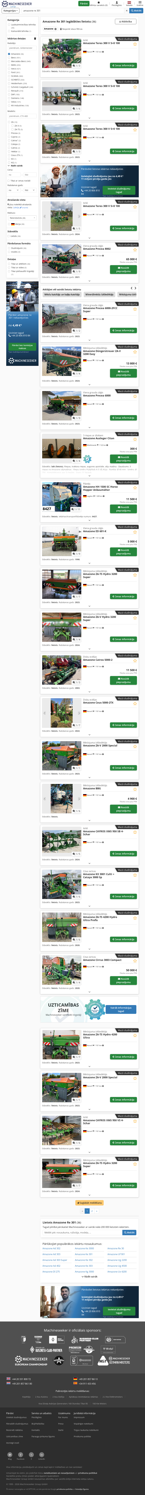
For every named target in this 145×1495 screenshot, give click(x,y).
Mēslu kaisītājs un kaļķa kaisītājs (62, 294)
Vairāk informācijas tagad (121, 1009)
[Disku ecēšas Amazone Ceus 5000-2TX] (61, 713)
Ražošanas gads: (15, 185)
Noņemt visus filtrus (72, 29)
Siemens (17, 98)
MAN (16, 65)
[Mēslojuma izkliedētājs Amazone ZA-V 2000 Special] (61, 756)
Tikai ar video (18, 267)
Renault (17, 90)
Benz (16, 57)
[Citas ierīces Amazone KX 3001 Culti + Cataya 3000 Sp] (61, 884)
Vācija (19, 224)
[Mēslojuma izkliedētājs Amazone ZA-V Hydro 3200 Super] (61, 627)
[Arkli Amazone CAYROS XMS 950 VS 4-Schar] (61, 1130)
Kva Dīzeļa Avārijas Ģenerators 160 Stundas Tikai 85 (63, 1403)
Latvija (20, 207)
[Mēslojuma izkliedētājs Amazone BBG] (61, 798)
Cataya (15, 144)
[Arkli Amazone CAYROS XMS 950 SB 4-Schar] (61, 841)
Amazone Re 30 (115, 1248)
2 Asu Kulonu (41, 1396)
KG (14, 162)
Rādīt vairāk (90, 1276)
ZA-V (18, 125)
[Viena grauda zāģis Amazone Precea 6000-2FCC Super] (61, 318)
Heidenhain (19, 83)
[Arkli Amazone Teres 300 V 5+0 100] (61, 53)
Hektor (15, 151)
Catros (15, 147)
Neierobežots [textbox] (17, 217)
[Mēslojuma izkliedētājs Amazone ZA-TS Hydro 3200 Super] (61, 584)
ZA (14, 122)
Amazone (17, 54)
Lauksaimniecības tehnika (23, 26)
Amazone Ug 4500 (117, 1265)
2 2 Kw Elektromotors (113, 1396)
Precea (15, 133)
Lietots (16, 236)
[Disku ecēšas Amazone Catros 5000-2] (61, 670)
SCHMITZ (17, 79)
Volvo (16, 101)
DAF (15, 94)
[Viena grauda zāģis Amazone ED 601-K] (61, 541)
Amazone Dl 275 (51, 1271)
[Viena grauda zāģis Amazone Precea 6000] (61, 405)
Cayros (15, 136)
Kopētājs (26, 1396)
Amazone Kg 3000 (84, 1271)
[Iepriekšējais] (44, 53)
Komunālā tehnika (21, 31)
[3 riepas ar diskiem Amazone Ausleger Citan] (61, 448)
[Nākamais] (79, 53)
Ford (15, 72)
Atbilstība (126, 21)
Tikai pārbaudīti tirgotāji (22, 273)
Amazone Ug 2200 (117, 1260)
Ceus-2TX (17, 155)
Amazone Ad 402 (51, 1265)
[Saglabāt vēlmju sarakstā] (135, 44)
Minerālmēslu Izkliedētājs (99, 294)
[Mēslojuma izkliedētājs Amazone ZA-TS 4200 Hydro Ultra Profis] (61, 927)
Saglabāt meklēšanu (90, 1202)
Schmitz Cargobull (22, 87)
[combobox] (22, 217)
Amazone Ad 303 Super (54, 1260)
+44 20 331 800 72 (21, 1379)
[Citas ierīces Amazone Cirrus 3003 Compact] (61, 970)
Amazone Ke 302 (84, 1260)
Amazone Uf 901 (116, 1254)
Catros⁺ (16, 140)
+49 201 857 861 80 (22, 1383)
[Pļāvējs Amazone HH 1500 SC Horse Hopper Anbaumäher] (61, 497)
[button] (140, 3)
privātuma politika (64, 1489)
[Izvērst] (89, 75)
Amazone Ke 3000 (84, 1248)
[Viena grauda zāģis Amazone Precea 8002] (61, 259)
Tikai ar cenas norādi (20, 180)
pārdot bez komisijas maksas (22, 347)
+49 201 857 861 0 (88, 1379)
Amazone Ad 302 (51, 1248)
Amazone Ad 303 (51, 1254)
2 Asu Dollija (58, 1396)
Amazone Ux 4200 (117, 1271)
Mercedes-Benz (21, 61)
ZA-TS (19, 129)
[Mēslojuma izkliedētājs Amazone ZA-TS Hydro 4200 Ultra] (61, 1044)
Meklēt (137, 10)
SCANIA (17, 76)
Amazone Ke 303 (84, 1265)
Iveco (16, 68)
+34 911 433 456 (87, 1383)
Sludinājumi (18, 248)
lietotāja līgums (82, 1489)
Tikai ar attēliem (20, 263)
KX (13, 159)
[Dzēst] (126, 10)
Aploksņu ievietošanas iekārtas (83, 1396)
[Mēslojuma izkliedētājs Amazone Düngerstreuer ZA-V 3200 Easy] (61, 361)
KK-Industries (20, 105)
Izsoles (15, 251)
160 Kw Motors (99, 1403)
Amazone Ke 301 (84, 1254)
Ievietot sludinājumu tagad (119, 190)
